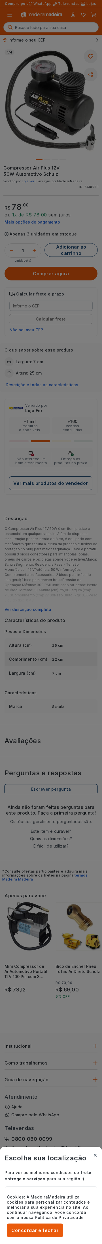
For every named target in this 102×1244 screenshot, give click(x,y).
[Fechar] (95, 1155)
